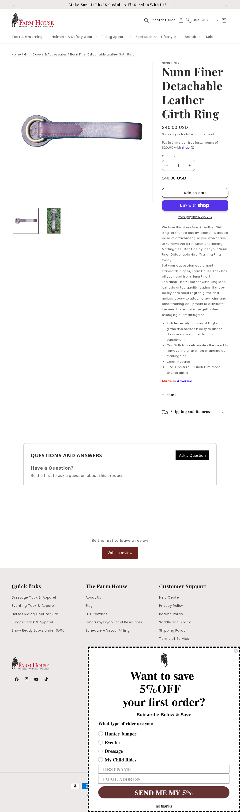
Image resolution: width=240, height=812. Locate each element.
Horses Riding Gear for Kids (35, 614)
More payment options (195, 217)
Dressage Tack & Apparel (34, 597)
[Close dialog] (235, 650)
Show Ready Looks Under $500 (38, 630)
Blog (172, 20)
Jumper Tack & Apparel (32, 622)
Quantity (168, 156)
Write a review (120, 553)
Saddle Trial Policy (175, 622)
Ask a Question (192, 455)
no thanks (164, 806)
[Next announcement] (226, 4)
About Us (93, 597)
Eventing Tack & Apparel (33, 605)
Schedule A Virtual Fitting (108, 630)
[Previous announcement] (13, 4)
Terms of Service (174, 638)
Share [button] (172, 394)
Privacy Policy (171, 605)
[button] (29, 37)
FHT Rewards (97, 614)
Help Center (169, 597)
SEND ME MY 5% (164, 792)
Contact (159, 20)
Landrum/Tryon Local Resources (114, 622)
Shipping (169, 134)
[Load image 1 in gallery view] (26, 221)
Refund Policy (171, 614)
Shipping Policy (172, 630)
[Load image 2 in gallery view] (54, 221)
